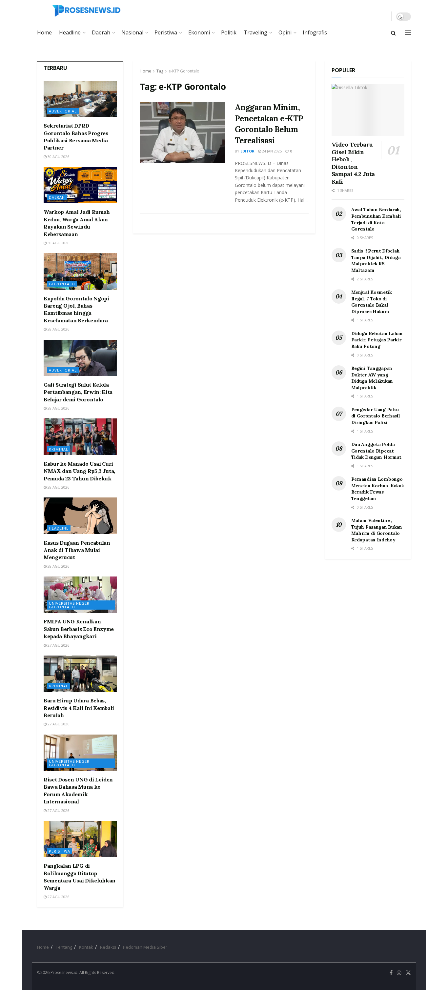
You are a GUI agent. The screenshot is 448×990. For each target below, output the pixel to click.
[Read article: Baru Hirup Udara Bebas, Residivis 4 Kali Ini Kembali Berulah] (80, 674)
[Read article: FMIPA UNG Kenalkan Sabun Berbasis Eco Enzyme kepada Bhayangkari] (80, 594)
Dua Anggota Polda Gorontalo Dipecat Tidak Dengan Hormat (376, 450)
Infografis (315, 32)
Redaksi (108, 947)
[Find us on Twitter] (408, 973)
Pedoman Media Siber (145, 947)
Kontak (86, 947)
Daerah (101, 32)
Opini (285, 32)
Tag (159, 71)
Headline (70, 32)
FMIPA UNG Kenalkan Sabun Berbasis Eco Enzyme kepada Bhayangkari (79, 628)
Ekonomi (199, 32)
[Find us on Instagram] (399, 973)
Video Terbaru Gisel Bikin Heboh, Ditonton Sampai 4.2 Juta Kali (353, 163)
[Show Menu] (408, 32)
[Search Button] (393, 33)
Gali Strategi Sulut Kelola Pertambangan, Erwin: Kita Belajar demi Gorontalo (78, 392)
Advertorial (63, 111)
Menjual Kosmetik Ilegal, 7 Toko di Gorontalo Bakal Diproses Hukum (371, 301)
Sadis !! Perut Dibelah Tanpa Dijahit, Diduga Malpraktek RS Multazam (376, 260)
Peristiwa (165, 32)
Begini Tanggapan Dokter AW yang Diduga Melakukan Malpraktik (372, 378)
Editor (247, 151)
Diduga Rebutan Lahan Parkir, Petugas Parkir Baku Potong (377, 340)
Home (44, 32)
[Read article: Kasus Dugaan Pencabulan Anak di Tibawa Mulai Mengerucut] (80, 515)
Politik (228, 32)
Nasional (132, 32)
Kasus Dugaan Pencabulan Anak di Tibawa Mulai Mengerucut (77, 550)
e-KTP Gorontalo (184, 71)
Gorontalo (62, 283)
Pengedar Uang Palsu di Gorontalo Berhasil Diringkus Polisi (375, 416)
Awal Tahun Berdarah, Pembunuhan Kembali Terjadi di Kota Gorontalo (376, 219)
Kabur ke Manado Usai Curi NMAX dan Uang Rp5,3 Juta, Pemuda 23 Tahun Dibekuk (79, 471)
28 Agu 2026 (58, 329)
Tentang (64, 947)
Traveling (255, 32)
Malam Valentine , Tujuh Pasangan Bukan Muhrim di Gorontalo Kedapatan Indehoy (376, 530)
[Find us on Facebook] (391, 973)
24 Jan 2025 (271, 151)
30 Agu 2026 (58, 156)
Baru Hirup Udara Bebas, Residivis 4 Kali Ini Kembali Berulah (79, 707)
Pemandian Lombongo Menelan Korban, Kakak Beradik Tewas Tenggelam (377, 488)
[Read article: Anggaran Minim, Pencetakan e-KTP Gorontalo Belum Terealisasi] (182, 132)
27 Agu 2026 (58, 645)
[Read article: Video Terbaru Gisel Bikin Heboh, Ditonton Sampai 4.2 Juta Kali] (368, 110)
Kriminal (58, 449)
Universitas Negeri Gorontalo (70, 605)
